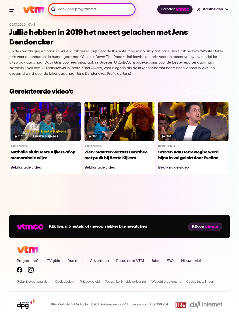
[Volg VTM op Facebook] (19, 270)
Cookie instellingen (200, 282)
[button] (213, 9)
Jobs (155, 261)
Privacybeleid (90, 282)
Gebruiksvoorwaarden (33, 282)
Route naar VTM (130, 261)
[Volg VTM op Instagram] (31, 270)
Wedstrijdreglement (166, 282)
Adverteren (99, 261)
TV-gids (53, 261)
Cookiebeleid (64, 282)
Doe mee (75, 261)
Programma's (28, 261)
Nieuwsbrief (191, 261)
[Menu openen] (12, 9)
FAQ (170, 261)
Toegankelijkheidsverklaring (125, 282)
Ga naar (168, 9)
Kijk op (198, 227)
